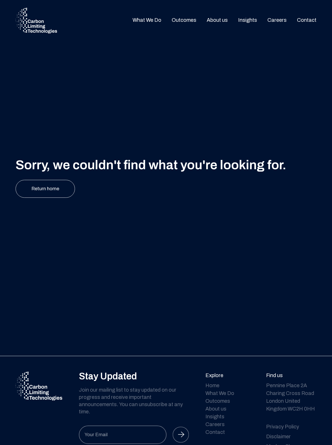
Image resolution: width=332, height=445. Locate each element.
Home (212, 385)
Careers (277, 20)
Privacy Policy (282, 426)
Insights (247, 20)
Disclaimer (278, 436)
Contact (306, 20)
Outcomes (184, 20)
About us (217, 20)
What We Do (147, 20)
